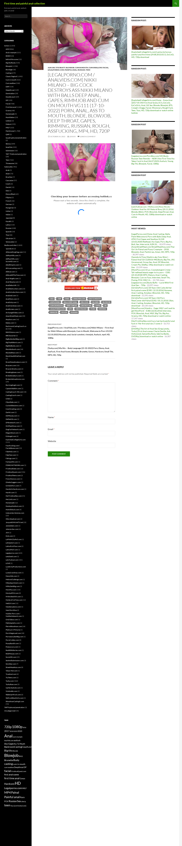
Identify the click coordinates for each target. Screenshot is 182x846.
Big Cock (84, 302)
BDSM (8, 56)
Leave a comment (88, 136)
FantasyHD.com (12, 462)
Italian (8, 214)
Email (51, 429)
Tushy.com (10, 681)
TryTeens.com (11, 677)
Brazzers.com (11, 365)
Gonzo (22, 778)
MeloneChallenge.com (14, 579)
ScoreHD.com (11, 657)
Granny (8, 110)
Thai (7, 235)
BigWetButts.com (12, 346)
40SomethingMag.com (14, 252)
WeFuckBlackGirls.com (14, 698)
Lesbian (8, 121)
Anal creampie (11, 52)
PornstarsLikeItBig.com (14, 637)
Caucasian (9, 180)
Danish (8, 187)
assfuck (17, 740)
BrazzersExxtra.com (13, 369)
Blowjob (70, 68)
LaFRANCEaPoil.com (13, 539)
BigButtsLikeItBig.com (14, 339)
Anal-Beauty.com (12, 282)
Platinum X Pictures (13, 630)
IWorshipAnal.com (13, 519)
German (9, 204)
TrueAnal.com (11, 674)
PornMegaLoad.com (13, 633)
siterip (23, 801)
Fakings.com (10, 458)
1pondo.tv (10, 249)
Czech (8, 184)
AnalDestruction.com (14, 289)
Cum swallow (95, 68)
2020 (20, 731)
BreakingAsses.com (13, 372)
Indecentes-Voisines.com (15, 513)
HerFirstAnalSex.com (14, 496)
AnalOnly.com (11, 302)
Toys (12, 806)
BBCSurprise (10, 336)
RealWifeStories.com (13, 650)
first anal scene (11, 774)
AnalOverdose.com (13, 306)
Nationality (8, 167)
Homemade (10, 114)
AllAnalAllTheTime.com (14, 275)
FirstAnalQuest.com (13, 472)
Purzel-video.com (12, 640)
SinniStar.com (11, 664)
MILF (8, 127)
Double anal (10, 97)
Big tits (8, 750)
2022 (52, 299)
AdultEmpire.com (12, 265)
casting (8, 763)
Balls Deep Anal (70, 302)
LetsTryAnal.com (12, 560)
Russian (81, 70)
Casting (8, 73)
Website (52, 441)
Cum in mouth (81, 68)
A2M (50, 68)
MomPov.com (11, 590)
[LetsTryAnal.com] (20, 806)
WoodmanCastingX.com (15, 701)
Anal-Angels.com (12, 278)
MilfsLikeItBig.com (13, 586)
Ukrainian (9, 238)
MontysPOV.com (12, 593)
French (8, 201)
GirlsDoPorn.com (12, 486)
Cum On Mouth (56, 305)
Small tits (9, 147)
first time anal (11, 778)
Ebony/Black (10, 194)
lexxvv (72, 136)
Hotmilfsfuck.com (12, 509)
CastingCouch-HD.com (14, 392)
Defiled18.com (11, 419)
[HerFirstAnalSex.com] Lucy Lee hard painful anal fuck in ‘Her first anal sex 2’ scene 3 (153, 322)
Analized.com (11, 295)
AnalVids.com (79, 299)
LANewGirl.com (12, 543)
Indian (8, 211)
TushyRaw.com (11, 684)
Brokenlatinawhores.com (15, 379)
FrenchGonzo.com (13, 479)
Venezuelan (10, 242)
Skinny (8, 144)
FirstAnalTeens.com (13, 475)
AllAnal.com (10, 272)
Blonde (95, 302)
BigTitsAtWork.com (13, 342)
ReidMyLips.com (12, 654)
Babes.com (10, 323)
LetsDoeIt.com (11, 556)
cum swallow (9, 767)
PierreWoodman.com (14, 626)
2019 (15, 731)
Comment (53, 380)
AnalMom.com (11, 299)
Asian (8, 174)
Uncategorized (9, 711)
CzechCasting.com (13, 409)
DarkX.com (10, 412)
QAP (7, 134)
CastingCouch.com (13, 395)
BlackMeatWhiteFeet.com (15, 356)
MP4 (70, 309)
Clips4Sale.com (11, 402)
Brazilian (9, 177)
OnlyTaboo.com (12, 619)
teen (7, 805)
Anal (67, 299)
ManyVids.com (11, 576)
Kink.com (9, 536)
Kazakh (8, 221)
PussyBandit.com (12, 643)
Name (51, 417)
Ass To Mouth (95, 299)
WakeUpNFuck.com (13, 695)
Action (6, 46)
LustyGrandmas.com (13, 573)
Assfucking (55, 302)
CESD (8, 399)
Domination (10, 93)
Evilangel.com (11, 436)
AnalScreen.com (12, 309)
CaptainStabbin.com (13, 388)
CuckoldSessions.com (14, 405)
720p (59, 299)
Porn (93, 309)
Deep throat (72, 305)
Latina (8, 225)
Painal (15, 792)
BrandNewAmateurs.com (15, 362)
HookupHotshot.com (14, 506)
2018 (12, 731)
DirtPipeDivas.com (13, 426)
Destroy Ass (86, 305)
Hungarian (10, 208)
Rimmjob (53, 312)
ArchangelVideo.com (13, 313)
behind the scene (12, 59)
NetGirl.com (10, 603)
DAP (7, 87)
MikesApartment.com (14, 583)
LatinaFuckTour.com (13, 546)
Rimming (102, 309)
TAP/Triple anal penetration (14, 707)
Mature (8, 124)
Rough (64, 312)
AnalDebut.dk (11, 285)
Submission (10, 151)
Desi (7, 191)
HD (105, 305)
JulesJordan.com (12, 529)
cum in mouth (19, 764)
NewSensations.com (13, 607)
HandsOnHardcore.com (15, 489)
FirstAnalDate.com (13, 469)
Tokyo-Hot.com (11, 671)
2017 (6, 731)
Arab (7, 170)
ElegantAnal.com (12, 433)
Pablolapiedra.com (13, 623)
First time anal (11, 107)
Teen (88, 70)
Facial (105, 68)
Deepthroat (10, 90)
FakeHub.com (11, 451)
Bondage (9, 69)
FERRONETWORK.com (15, 465)
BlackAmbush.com (13, 349)
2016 (24, 727)
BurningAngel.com (13, 385)
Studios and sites (10, 245)
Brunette (8, 760)
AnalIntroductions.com (14, 292)
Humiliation (10, 117)
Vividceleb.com (11, 691)
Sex (19, 801)
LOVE (8, 563)
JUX (7, 533)
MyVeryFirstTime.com (14, 600)
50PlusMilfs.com (12, 255)
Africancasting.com (13, 268)
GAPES (97, 305)
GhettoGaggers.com (13, 482)
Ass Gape (9, 743)
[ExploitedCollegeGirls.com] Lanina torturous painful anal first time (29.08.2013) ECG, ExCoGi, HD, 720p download (152, 54)
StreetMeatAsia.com (13, 667)
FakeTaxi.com (11, 455)
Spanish (9, 232)
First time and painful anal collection (24, 3)
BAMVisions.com (12, 332)
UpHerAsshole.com (13, 688)
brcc (21, 756)
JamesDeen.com (12, 526)
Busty (16, 760)
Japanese (9, 218)
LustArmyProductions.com (16, 567)
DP (7, 100)
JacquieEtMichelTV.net (14, 522)
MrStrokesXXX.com (13, 596)
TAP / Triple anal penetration (16, 154)
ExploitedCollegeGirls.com (16, 440)
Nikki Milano (81, 309)
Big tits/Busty (58, 68)
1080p (17, 726)
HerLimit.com (11, 499)
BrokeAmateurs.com (13, 376)
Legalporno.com (56, 70)
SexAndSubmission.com (15, 660)
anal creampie (17, 737)
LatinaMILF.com (12, 550)
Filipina (8, 197)
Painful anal (71, 70)
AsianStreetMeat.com (14, 316)
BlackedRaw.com (12, 353)
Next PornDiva (11, 610)
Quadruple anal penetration (16, 138)
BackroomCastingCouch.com (18, 747)
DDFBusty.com (11, 416)
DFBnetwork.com (12, 423)
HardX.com (10, 492)
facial (7, 771)
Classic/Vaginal (11, 76)
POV (6, 801)
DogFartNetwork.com (14, 429)
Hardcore (9, 783)
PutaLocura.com (12, 647)
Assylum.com (11, 319)
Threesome (10, 163)
